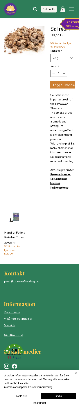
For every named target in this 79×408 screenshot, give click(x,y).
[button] (62, 9)
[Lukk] (73, 375)
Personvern (12, 312)
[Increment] (64, 73)
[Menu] (72, 9)
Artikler (10, 335)
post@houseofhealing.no (21, 281)
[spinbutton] (58, 73)
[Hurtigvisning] (14, 216)
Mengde (56, 50)
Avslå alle (21, 396)
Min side (9, 325)
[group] (39, 231)
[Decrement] (53, 73)
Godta (58, 396)
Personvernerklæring (40, 387)
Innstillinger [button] (39, 403)
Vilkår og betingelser (18, 318)
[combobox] (62, 58)
